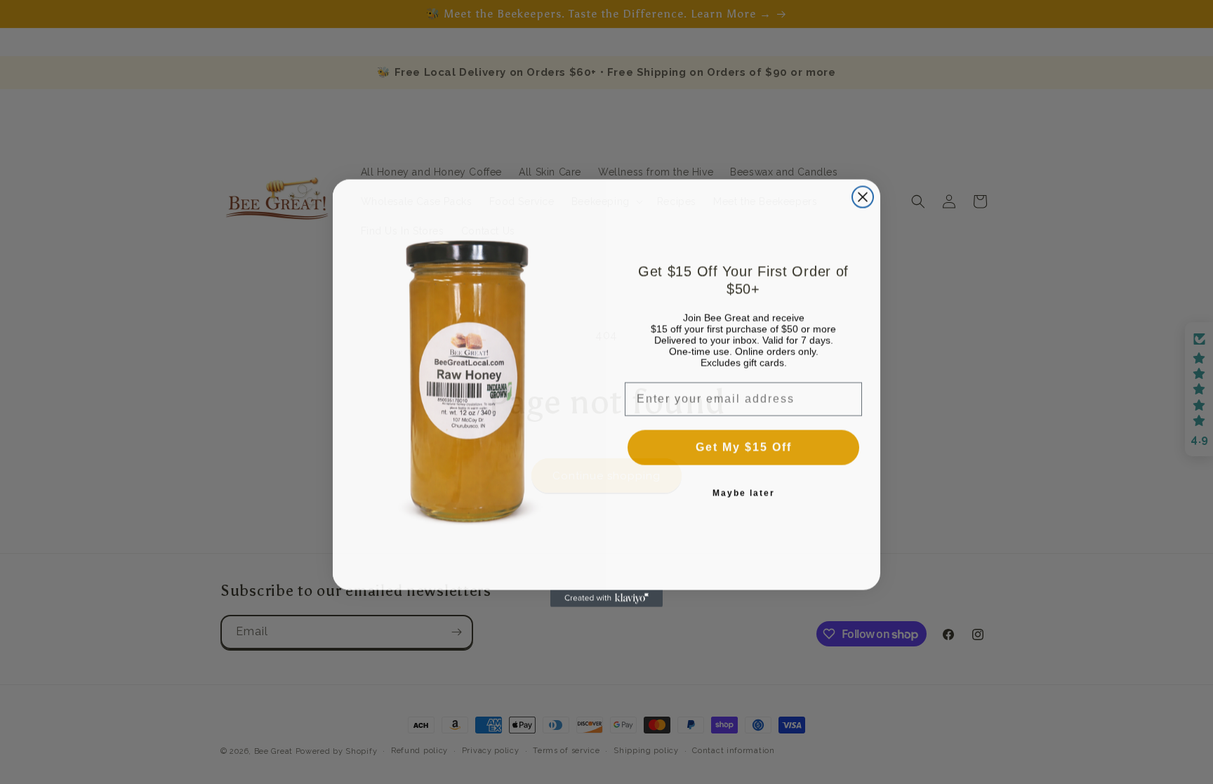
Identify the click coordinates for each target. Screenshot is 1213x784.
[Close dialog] (862, 195)
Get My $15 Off (744, 446)
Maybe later (743, 492)
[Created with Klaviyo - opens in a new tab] (606, 597)
